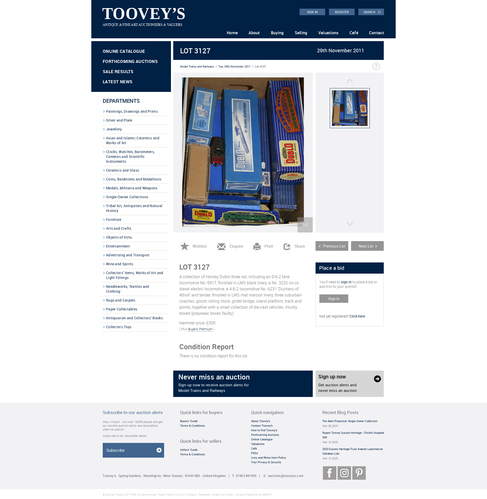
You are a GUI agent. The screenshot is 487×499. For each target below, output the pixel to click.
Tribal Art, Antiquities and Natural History (134, 208)
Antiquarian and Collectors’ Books (134, 317)
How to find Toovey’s (264, 430)
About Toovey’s (260, 421)
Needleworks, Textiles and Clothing (127, 289)
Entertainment (118, 246)
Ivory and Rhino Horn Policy (268, 457)
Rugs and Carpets (120, 300)
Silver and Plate (119, 120)
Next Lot (366, 245)
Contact (376, 33)
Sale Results (118, 71)
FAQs (254, 453)
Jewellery (114, 129)
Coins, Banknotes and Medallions (133, 179)
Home (232, 33)
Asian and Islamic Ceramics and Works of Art (132, 140)
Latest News (117, 82)
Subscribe (115, 450)
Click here (357, 316)
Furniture (113, 219)
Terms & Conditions (192, 425)
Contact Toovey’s (262, 425)
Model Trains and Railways (197, 66)
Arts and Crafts (118, 228)
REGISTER (342, 12)
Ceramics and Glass (122, 170)
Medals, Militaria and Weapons (132, 188)
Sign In (333, 298)
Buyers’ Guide (189, 421)
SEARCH (372, 12)
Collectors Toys (119, 326)
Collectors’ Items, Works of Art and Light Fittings (134, 275)
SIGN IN (312, 12)
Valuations (328, 33)
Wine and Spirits (119, 263)
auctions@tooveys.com (285, 476)
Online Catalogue (124, 51)
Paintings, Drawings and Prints (132, 111)
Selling (301, 33)
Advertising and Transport (128, 255)
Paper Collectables (121, 309)
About (254, 33)
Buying (277, 33)
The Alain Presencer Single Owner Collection (349, 421)
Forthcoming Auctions (130, 61)
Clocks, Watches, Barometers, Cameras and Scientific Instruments (130, 156)
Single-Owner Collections (127, 196)
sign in (346, 281)
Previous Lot (334, 245)
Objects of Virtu (119, 237)
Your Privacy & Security (266, 462)
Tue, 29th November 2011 (234, 66)
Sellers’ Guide (189, 450)
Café (354, 33)
